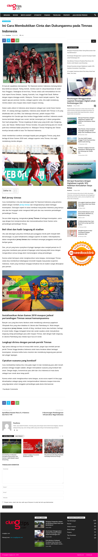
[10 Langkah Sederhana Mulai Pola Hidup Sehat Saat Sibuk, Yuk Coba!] (72, 205)
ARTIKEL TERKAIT (8, 436)
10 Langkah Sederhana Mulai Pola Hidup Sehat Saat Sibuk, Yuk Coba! (81, 72)
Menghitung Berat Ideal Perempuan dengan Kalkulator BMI (85, 232)
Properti (66, 15)
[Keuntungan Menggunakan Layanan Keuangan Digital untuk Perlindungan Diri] (81, 87)
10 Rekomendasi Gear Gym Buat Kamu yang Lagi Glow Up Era (86, 223)
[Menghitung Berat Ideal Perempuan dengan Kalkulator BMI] (72, 233)
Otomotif (37, 15)
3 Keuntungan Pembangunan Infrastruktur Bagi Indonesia (52, 414)
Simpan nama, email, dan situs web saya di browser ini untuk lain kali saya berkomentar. (28, 502)
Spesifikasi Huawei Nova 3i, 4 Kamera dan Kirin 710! (15, 414)
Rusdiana (8, 35)
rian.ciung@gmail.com (16, 537)
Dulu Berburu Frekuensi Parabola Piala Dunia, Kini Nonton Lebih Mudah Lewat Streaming (10, 457)
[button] (95, 15)
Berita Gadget (26, 15)
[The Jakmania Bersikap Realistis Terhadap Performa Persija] (53, 446)
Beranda (7, 15)
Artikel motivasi (71, 526)
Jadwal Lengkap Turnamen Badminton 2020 (31, 455)
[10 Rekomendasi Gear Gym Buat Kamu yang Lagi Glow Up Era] (72, 224)
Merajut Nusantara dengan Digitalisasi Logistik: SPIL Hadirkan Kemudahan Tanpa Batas (81, 67)
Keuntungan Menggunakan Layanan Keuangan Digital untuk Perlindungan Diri (81, 57)
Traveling (56, 15)
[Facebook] (4, 40)
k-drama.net (89, 555)
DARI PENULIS (19, 436)
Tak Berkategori (71, 521)
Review (15, 15)
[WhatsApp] (17, 40)
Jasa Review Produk (80, 15)
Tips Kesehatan (71, 535)
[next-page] (62, 436)
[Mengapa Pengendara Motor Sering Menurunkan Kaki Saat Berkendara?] (39, 524)
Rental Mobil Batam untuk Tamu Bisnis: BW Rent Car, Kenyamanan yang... (86, 213)
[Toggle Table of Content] (14, 190)
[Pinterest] (13, 40)
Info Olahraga (11, 19)
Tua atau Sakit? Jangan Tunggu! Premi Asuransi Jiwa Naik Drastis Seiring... (86, 140)
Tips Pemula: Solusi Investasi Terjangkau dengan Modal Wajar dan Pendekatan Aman (87, 130)
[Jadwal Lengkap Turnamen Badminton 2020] (32, 446)
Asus (68, 538)
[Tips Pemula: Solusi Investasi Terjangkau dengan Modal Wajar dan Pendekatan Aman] (72, 131)
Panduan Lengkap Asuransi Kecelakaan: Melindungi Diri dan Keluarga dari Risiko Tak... (86, 150)
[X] (8, 40)
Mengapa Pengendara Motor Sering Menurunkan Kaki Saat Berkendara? (81, 51)
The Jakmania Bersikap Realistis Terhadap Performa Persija (53, 455)
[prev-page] (60, 436)
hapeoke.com (80, 555)
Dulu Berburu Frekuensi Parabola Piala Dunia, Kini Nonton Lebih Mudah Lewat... (54, 542)
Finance (47, 15)
